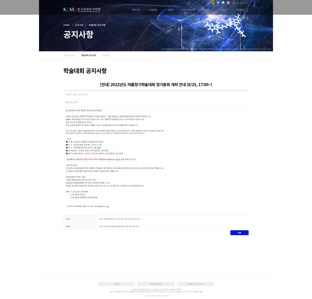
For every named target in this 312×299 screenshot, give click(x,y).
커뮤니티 (223, 9)
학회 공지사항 (69, 55)
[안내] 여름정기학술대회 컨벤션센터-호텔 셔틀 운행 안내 (119, 226)
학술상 (170, 9)
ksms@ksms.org (99, 133)
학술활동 (153, 9)
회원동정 (106, 55)
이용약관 (116, 284)
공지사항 (205, 9)
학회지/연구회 (188, 9)
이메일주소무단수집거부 (195, 284)
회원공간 (240, 9)
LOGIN (235, 3)
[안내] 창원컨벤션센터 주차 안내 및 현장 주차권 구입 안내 (119, 219)
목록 (239, 232)
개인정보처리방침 (156, 284)
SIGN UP (244, 3)
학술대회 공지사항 (88, 55)
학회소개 (136, 9)
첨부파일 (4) (71, 102)
